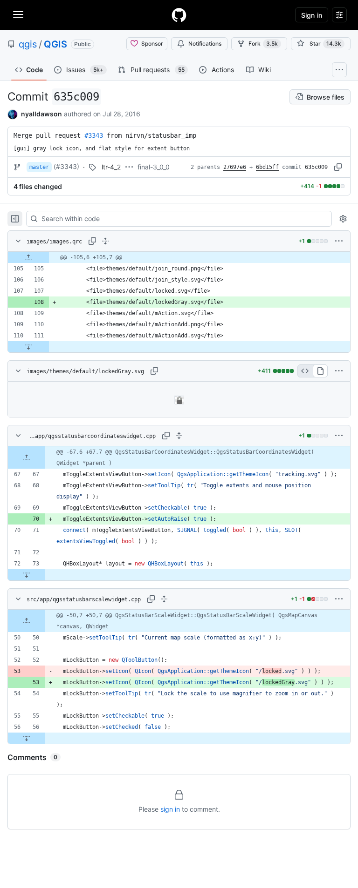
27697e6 (234, 167)
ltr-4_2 (111, 167)
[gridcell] (179, 257)
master (39, 167)
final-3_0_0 (154, 167)
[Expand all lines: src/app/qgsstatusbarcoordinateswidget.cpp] (179, 435)
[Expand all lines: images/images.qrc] (105, 241)
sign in (170, 809)
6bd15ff (267, 167)
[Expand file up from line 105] (28, 257)
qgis (28, 44)
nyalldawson (41, 114)
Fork (263, 43)
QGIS (55, 44)
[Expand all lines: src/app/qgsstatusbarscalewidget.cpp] (164, 598)
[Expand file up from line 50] (26, 621)
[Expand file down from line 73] (26, 574)
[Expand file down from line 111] (28, 346)
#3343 (93, 135)
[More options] (338, 241)
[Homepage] (179, 14)
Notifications (204, 43)
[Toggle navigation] (18, 14)
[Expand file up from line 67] (26, 457)
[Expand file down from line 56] (26, 738)
